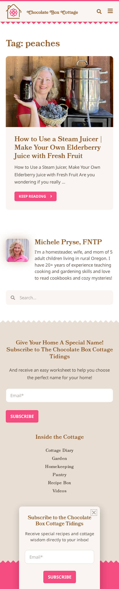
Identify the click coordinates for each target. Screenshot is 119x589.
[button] (99, 11)
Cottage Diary (60, 451)
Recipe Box (59, 483)
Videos (59, 491)
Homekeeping (59, 467)
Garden (59, 459)
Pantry (59, 475)
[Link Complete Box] (59, 133)
